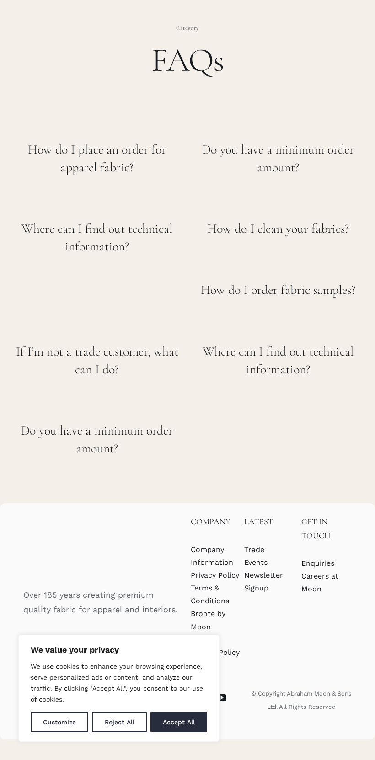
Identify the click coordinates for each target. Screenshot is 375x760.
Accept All (179, 722)
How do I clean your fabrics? (278, 228)
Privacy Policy (215, 575)
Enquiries (317, 563)
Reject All (119, 722)
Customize (59, 722)
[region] (119, 688)
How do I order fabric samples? (278, 290)
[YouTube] (221, 698)
